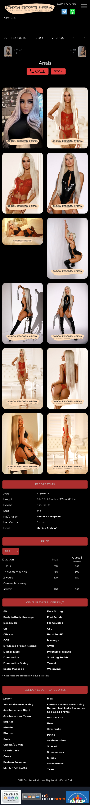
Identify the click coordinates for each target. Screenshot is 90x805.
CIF (5, 628)
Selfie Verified (56, 740)
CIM (9, 634)
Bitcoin (8, 727)
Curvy (7, 756)
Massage (53, 640)
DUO (39, 38)
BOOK (58, 71)
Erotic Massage (13, 668)
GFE (49, 628)
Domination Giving (15, 663)
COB (6, 640)
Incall (50, 698)
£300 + (7, 698)
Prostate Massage (59, 651)
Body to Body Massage (18, 617)
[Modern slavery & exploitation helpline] (53, 797)
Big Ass (8, 721)
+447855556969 (67, 4)
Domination (11, 657)
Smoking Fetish (57, 657)
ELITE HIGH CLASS (15, 767)
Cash (6, 739)
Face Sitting (55, 611)
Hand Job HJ (55, 634)
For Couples (55, 622)
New (50, 723)
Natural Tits (55, 717)
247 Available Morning (18, 704)
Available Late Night (16, 710)
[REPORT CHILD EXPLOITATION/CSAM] (77, 797)
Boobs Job (10, 622)
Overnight (54, 729)
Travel (51, 663)
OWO (50, 645)
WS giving (54, 668)
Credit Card (11, 750)
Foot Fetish (54, 617)
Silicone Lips (55, 752)
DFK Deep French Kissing (20, 645)
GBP (7, 551)
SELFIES (79, 38)
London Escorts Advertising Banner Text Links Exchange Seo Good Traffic (66, 708)
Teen (50, 769)
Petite (51, 734)
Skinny (51, 757)
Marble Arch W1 (47, 528)
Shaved (52, 746)
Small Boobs (55, 763)
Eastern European (49, 516)
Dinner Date (11, 651)
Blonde (8, 733)
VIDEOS (57, 38)
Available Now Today (17, 716)
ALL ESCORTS (15, 38)
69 (5, 611)
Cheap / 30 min (13, 744)
